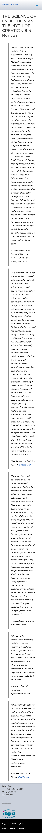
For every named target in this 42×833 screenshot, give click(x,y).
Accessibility (6, 803)
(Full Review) (24, 465)
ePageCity (23, 828)
